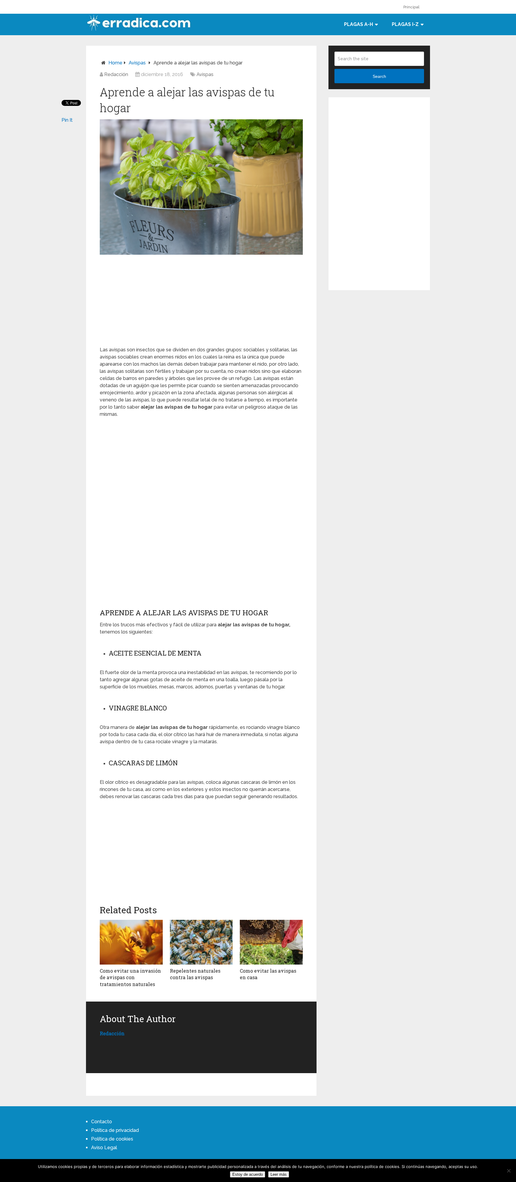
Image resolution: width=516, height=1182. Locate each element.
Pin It (67, 120)
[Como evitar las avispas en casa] (271, 942)
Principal (411, 7)
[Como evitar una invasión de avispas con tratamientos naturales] (131, 942)
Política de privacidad (115, 1130)
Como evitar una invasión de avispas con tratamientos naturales (130, 977)
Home (115, 63)
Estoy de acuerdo (247, 1174)
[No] (509, 1171)
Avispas (137, 63)
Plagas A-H (358, 24)
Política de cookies (112, 1139)
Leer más (279, 1174)
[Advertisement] (201, 299)
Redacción (116, 74)
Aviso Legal (104, 1147)
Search (379, 76)
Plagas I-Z (405, 24)
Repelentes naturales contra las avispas (195, 974)
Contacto (101, 1121)
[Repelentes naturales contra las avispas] (201, 942)
